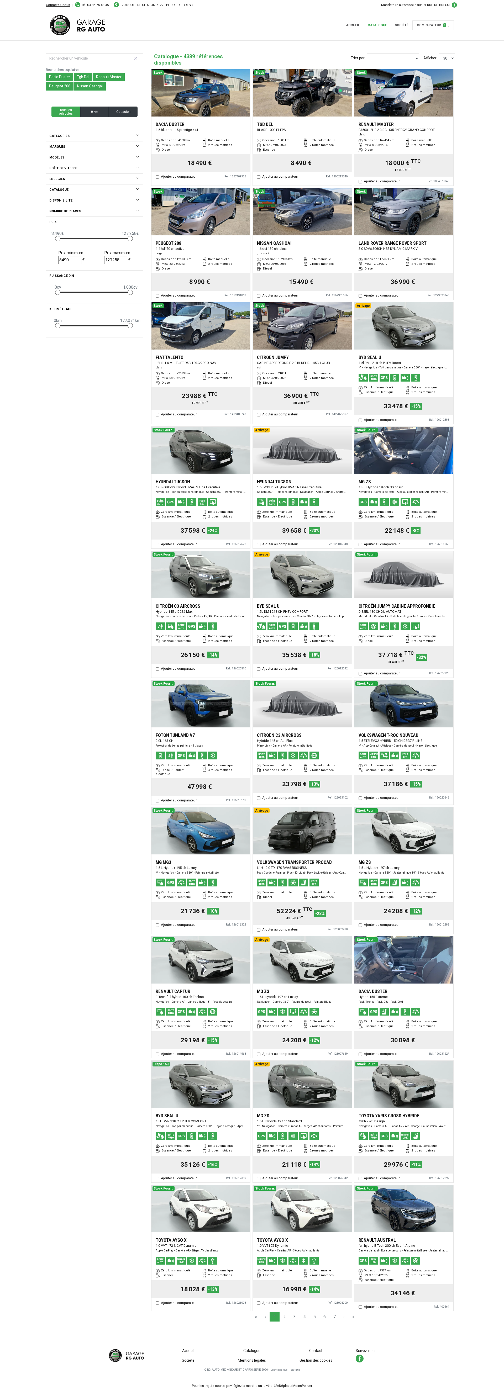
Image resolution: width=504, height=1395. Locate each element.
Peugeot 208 (59, 86)
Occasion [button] (123, 112)
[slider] (57, 238)
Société (401, 25)
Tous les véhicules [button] (66, 111)
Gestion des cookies (316, 1360)
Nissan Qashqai (90, 86)
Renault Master (109, 77)
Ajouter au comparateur (179, 176)
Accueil (353, 25)
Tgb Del (83, 77)
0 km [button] (94, 112)
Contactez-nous (58, 5)
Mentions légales (252, 1360)
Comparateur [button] (431, 25)
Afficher (430, 58)
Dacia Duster (59, 77)
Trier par (358, 58)
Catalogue (377, 25)
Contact (315, 1351)
